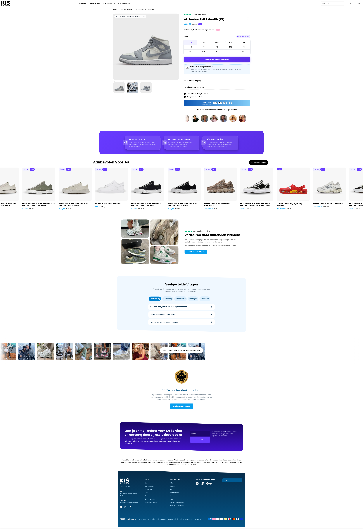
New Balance (174, 493)
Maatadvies (149, 489)
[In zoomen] (175, 17)
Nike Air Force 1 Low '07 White (108, 204)
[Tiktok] (130, 507)
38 (244, 42)
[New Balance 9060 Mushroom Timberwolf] (220, 184)
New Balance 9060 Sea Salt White (328, 204)
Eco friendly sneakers (177, 505)
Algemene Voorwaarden (147, 519)
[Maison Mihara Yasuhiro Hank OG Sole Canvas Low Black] (184, 184)
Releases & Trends (151, 502)
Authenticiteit (149, 486)
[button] (346, 3)
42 (190, 52)
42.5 (203, 52)
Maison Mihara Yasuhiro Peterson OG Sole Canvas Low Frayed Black (255, 205)
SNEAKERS (82, 3)
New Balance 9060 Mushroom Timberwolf (217, 205)
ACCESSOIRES (108, 3)
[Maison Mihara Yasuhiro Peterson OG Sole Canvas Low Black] (147, 184)
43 (217, 52)
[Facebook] (121, 507)
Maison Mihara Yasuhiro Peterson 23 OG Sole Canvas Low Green (38, 205)
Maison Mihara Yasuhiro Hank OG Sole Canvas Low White (73, 205)
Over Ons (148, 483)
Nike (171, 483)
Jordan (172, 486)
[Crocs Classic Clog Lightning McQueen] (293, 184)
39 (204, 47)
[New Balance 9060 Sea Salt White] (329, 184)
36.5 (217, 42)
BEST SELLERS (95, 3)
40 (217, 47)
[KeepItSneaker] (5, 3)
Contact (147, 496)
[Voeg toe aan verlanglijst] (248, 20)
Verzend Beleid (173, 519)
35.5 (190, 42)
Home (115, 10)
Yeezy (172, 499)
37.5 (230, 42)
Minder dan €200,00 (177, 502)
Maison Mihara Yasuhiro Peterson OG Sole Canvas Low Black (146, 205)
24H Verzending (150, 499)
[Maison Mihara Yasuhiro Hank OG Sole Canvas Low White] (75, 184)
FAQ (146, 493)
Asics (172, 489)
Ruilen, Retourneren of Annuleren (190, 519)
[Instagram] (125, 507)
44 (230, 52)
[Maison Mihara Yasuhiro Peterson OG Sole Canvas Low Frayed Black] (256, 184)
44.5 (243, 52)
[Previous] (85, 182)
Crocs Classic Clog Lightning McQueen (289, 205)
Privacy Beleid (161, 519)
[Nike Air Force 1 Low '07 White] (111, 184)
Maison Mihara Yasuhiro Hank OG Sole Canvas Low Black (182, 205)
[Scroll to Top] (359, 519)
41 (244, 47)
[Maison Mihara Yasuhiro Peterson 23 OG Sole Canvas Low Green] (38, 184)
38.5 (190, 47)
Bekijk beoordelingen (195, 252)
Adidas (172, 496)
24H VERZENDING (124, 3)
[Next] (277, 182)
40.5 (230, 47)
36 (204, 42)
